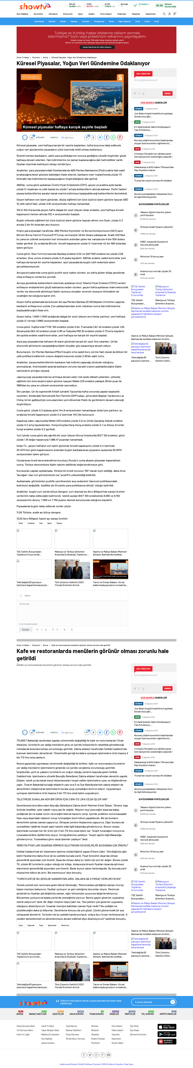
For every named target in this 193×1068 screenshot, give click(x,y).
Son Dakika (22, 13)
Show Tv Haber (23, 57)
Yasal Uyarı (128, 1064)
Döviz (137, 21)
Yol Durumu (147, 1013)
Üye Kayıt (134, 1030)
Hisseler (74, 21)
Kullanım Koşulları (115, 1064)
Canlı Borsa (39, 21)
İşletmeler (52, 925)
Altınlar (63, 21)
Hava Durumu (77, 1013)
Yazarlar (136, 13)
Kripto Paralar (168, 1013)
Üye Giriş (134, 1026)
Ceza (21, 925)
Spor (80, 13)
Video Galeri (117, 1030)
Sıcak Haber (117, 1042)
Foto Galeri (106, 13)
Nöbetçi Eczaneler (50, 1034)
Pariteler (86, 21)
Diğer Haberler (125, 21)
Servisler (38, 13)
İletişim (74, 1064)
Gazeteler (151, 13)
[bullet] (57, 629)
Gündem (53, 13)
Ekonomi (68, 13)
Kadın (92, 13)
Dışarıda (30, 925)
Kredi (156, 21)
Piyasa (59, 523)
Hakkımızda (65, 1064)
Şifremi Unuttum (138, 1034)
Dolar (21, 523)
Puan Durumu (97, 1013)
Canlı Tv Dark (47, 1026)
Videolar (121, 13)
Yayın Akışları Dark (50, 1030)
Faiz (41, 523)
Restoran (65, 925)
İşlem (49, 523)
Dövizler (52, 21)
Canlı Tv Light (23, 1034)
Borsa (111, 21)
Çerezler (97, 1064)
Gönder (25, 629)
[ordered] (53, 629)
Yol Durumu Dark (25, 1030)
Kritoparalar (99, 21)
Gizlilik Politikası (85, 1064)
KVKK (104, 1064)
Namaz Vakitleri (37, 1013)
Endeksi (31, 523)
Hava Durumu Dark (26, 1026)
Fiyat (41, 925)
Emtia (147, 21)
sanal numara (48, 1042)
